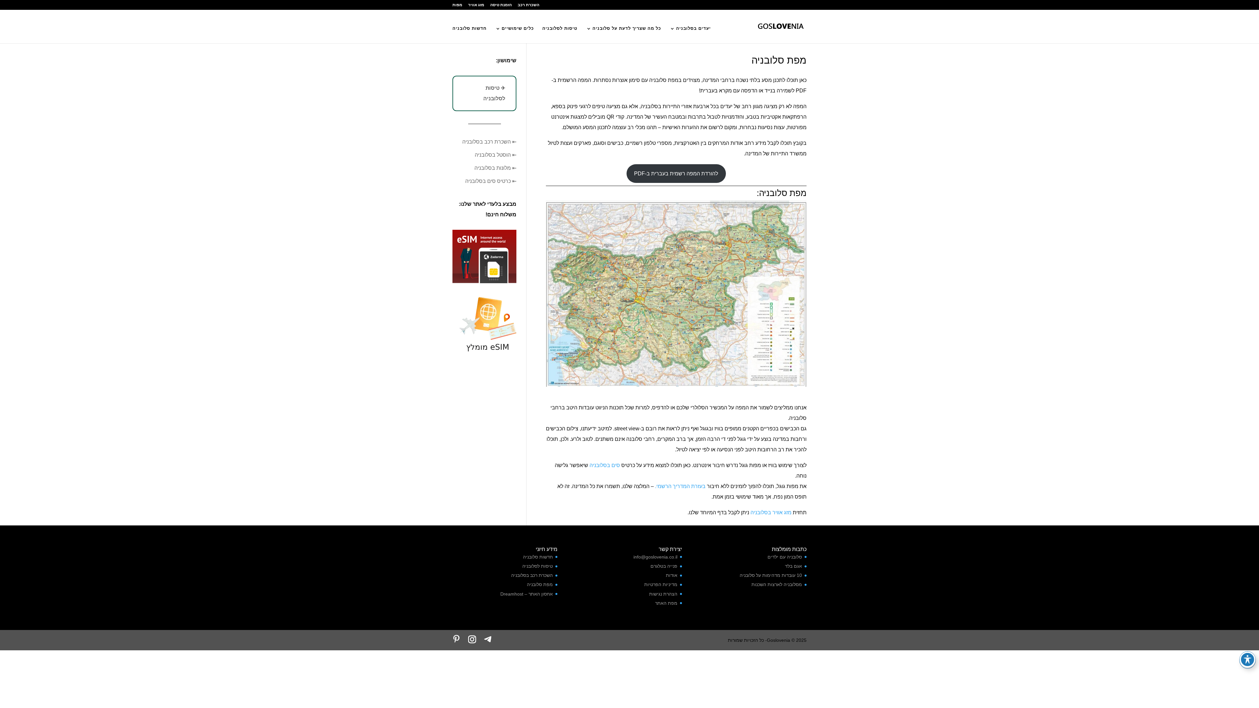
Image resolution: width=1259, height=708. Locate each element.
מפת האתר (666, 603)
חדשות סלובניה (469, 28)
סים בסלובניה (605, 465)
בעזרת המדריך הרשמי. (680, 486)
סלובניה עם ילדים (785, 557)
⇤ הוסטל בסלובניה (495, 155)
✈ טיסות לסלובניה (494, 93)
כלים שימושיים (518, 28)
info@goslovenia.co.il (655, 557)
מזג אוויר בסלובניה (770, 512)
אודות (671, 575)
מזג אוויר (476, 5)
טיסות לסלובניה (559, 28)
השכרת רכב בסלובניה (532, 575)
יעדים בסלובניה (693, 28)
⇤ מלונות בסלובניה (495, 168)
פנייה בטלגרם (663, 566)
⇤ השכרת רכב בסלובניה (489, 142)
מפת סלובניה (540, 584)
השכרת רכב (528, 5)
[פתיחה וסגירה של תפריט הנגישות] (1247, 659)
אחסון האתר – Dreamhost (526, 594)
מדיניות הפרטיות (660, 584)
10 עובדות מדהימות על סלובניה (771, 575)
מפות (457, 5)
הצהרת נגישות (663, 594)
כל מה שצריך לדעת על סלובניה (626, 28)
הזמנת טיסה (501, 5)
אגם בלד (793, 566)
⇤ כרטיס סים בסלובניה (490, 181)
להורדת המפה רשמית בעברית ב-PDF (676, 173)
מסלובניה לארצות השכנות (776, 584)
